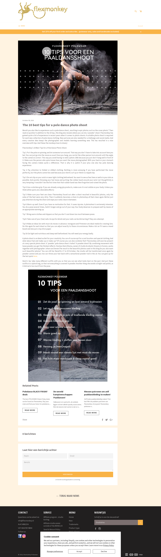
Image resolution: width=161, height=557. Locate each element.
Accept (79, 551)
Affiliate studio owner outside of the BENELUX (53, 524)
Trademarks (73, 524)
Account (140, 26)
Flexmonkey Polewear (30, 555)
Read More (30, 410)
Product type (74, 528)
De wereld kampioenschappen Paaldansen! (62, 394)
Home (71, 517)
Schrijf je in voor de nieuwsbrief (106, 517)
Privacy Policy (108, 545)
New (71, 520)
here (35, 256)
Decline (104, 551)
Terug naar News (69, 496)
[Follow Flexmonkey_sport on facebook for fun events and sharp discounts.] (20, 537)
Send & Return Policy (51, 529)
